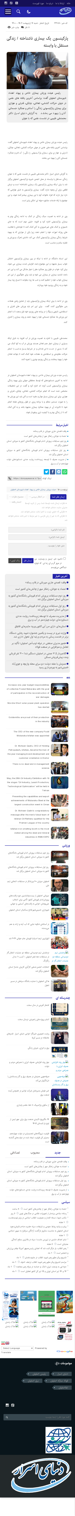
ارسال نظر (28, 560)
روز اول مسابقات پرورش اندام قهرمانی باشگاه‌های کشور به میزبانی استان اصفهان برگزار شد (38, 608)
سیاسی (66, 1202)
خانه (68, 3)
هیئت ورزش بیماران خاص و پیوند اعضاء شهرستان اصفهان (33, 489)
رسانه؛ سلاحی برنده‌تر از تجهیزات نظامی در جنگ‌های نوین (42, 1213)
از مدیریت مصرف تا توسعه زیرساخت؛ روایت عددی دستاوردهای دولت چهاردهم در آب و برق (42, 618)
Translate (6, 1352)
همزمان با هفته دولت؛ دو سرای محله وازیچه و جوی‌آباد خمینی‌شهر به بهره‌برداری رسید (40, 666)
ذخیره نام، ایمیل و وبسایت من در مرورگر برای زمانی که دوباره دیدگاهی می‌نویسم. (50, 563)
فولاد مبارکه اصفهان (59, 1381)
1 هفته (62, 1222)
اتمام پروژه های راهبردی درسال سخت (33, 1019)
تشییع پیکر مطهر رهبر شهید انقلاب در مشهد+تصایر (45, 1257)
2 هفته (50, 1244)
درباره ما (49, 3)
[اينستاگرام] (6, 3)
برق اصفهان (33, 1381)
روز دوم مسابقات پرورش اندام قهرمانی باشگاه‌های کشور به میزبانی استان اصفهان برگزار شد (38, 598)
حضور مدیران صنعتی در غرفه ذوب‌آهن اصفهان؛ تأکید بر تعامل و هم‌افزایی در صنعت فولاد (40, 645)
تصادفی (15, 1152)
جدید (57, 1152)
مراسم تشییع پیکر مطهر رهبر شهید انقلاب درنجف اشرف (43, 1262)
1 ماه (50, 1253)
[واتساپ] (64, 471)
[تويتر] (46, 471)
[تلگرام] (58, 471)
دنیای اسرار (62, 1374)
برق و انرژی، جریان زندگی (38, 1048)
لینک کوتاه (47, 478)
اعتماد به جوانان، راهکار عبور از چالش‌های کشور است (45, 436)
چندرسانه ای (63, 998)
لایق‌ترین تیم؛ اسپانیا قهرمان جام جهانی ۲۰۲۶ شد (29, 938)
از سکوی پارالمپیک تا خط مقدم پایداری (33, 1105)
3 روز (13, 1213)
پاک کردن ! (15, 560)
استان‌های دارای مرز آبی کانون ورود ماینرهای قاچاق (40, 626)
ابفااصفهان (63, 1387)
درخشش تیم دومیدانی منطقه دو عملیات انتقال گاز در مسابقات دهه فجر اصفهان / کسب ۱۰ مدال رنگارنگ (28, 956)
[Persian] (3, 1343)
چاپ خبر (15, 27)
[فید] (16, 3)
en (68, 677)
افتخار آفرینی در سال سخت (38, 1005)
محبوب (35, 1152)
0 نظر (27, 27)
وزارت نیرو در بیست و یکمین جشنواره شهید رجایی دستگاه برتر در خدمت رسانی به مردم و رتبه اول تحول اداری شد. (38, 635)
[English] (7, 1343)
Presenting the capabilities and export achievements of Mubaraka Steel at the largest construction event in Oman (30, 800)
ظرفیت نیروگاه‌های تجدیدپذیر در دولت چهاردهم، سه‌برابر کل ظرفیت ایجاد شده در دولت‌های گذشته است (29, 1137)
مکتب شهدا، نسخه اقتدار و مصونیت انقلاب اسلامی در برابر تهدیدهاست (37, 1217)
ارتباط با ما (59, 3)
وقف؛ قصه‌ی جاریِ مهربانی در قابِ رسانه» (50, 431)
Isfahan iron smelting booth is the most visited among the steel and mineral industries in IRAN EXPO (29, 833)
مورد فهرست (38, 3)
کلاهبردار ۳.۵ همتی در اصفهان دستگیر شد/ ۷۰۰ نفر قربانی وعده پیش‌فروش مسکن (38, 655)
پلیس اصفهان (39, 1374)
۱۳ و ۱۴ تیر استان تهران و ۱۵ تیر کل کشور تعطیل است (43, 1271)
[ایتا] (11, 3)
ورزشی (66, 845)
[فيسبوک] (52, 471)
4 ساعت (16, 1209)
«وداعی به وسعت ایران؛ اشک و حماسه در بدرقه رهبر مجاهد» (41, 1266)
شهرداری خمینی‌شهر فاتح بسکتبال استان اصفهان (29, 910)
